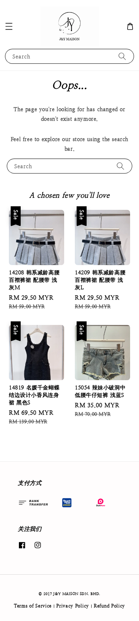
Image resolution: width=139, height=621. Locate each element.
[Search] (122, 56)
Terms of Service (33, 606)
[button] (9, 26)
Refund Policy (109, 606)
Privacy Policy (72, 606)
